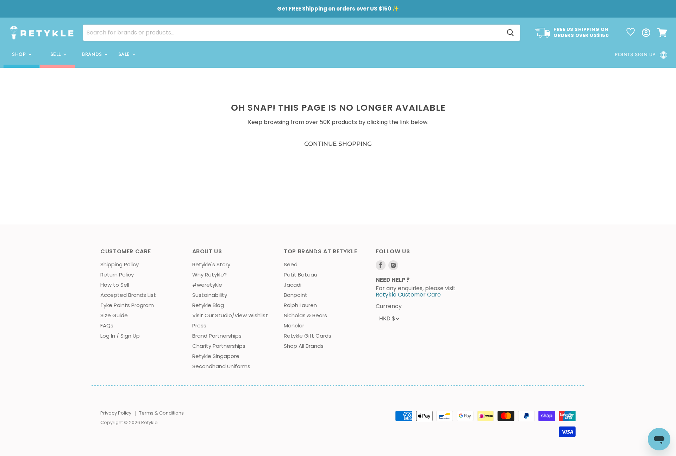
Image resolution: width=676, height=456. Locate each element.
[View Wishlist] (630, 33)
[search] (292, 33)
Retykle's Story (211, 264)
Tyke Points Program (127, 305)
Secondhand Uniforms (221, 366)
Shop (19, 54)
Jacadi (292, 284)
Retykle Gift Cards (307, 335)
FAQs (106, 325)
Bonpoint (295, 295)
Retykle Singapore (215, 356)
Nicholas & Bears (305, 315)
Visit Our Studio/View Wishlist (230, 315)
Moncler (294, 325)
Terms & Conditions (161, 413)
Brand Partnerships (217, 335)
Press (199, 325)
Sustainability (209, 295)
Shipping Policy (119, 264)
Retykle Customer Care (408, 295)
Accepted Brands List (128, 295)
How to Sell (114, 284)
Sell (56, 54)
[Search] (510, 33)
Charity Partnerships (218, 346)
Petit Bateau (300, 274)
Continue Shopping (338, 143)
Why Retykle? (209, 274)
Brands (93, 54)
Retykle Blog (208, 305)
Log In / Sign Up (120, 335)
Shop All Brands (304, 346)
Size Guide (114, 315)
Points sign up (635, 54)
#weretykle (207, 284)
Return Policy (117, 274)
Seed (291, 264)
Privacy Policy (115, 413)
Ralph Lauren (300, 305)
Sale (125, 54)
